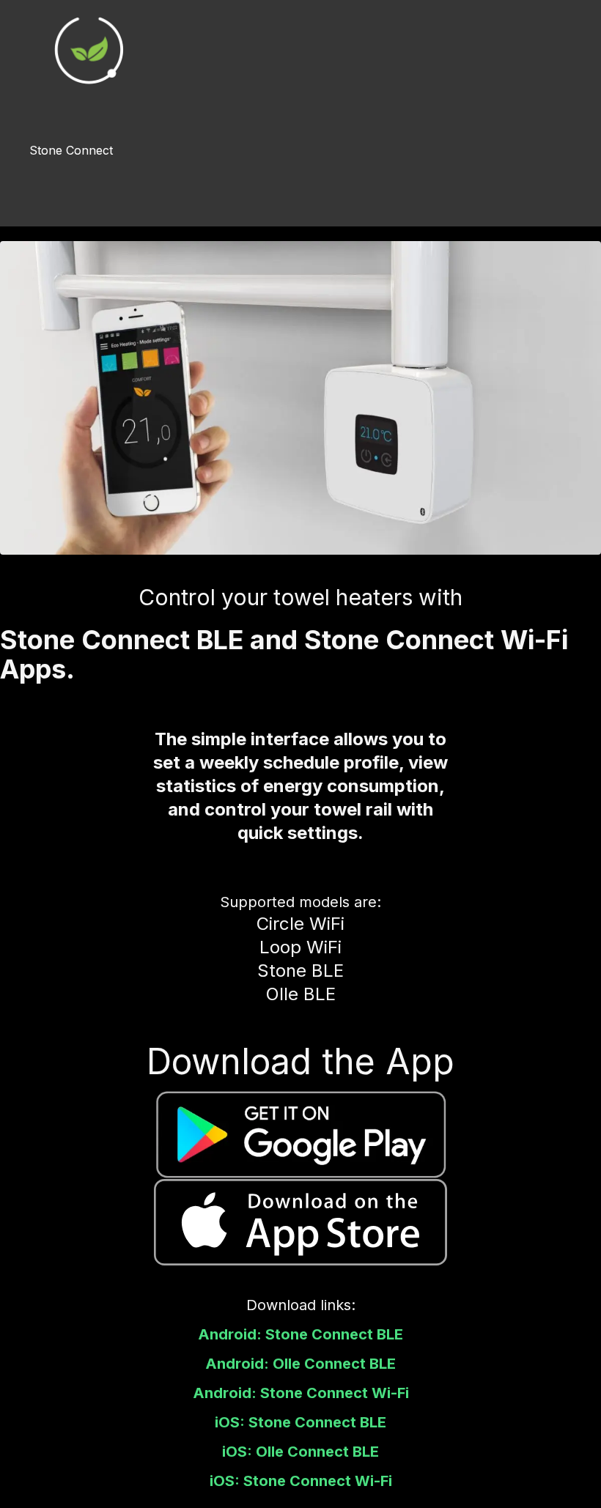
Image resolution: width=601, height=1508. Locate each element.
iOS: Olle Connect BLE (300, 1451)
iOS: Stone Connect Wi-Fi (301, 1481)
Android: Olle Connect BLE (300, 1363)
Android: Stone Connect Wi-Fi (301, 1393)
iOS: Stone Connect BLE (300, 1422)
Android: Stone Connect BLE (300, 1334)
